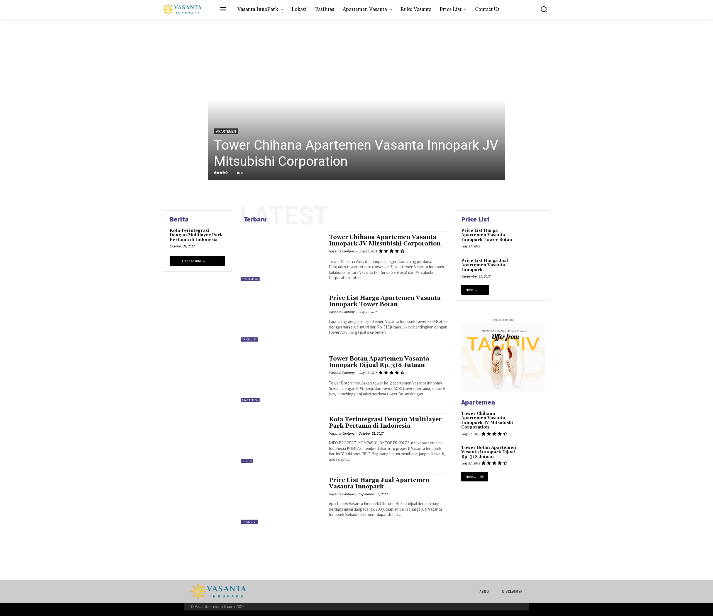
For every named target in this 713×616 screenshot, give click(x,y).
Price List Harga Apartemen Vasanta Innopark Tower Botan (385, 301)
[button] (540, 9)
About (485, 591)
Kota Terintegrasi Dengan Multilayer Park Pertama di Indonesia (196, 235)
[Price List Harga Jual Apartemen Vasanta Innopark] (282, 499)
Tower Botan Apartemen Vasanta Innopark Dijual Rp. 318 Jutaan (379, 362)
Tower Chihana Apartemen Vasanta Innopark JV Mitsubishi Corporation (385, 240)
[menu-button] (223, 10)
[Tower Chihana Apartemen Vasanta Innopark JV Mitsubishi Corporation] (356, 99)
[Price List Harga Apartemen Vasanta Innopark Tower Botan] (282, 317)
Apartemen (226, 131)
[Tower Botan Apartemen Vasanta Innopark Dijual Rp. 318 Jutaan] (282, 377)
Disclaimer (512, 591)
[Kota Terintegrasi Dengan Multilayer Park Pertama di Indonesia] (282, 438)
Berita (247, 461)
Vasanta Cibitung (342, 251)
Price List (249, 339)
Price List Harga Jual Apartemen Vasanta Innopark (379, 483)
